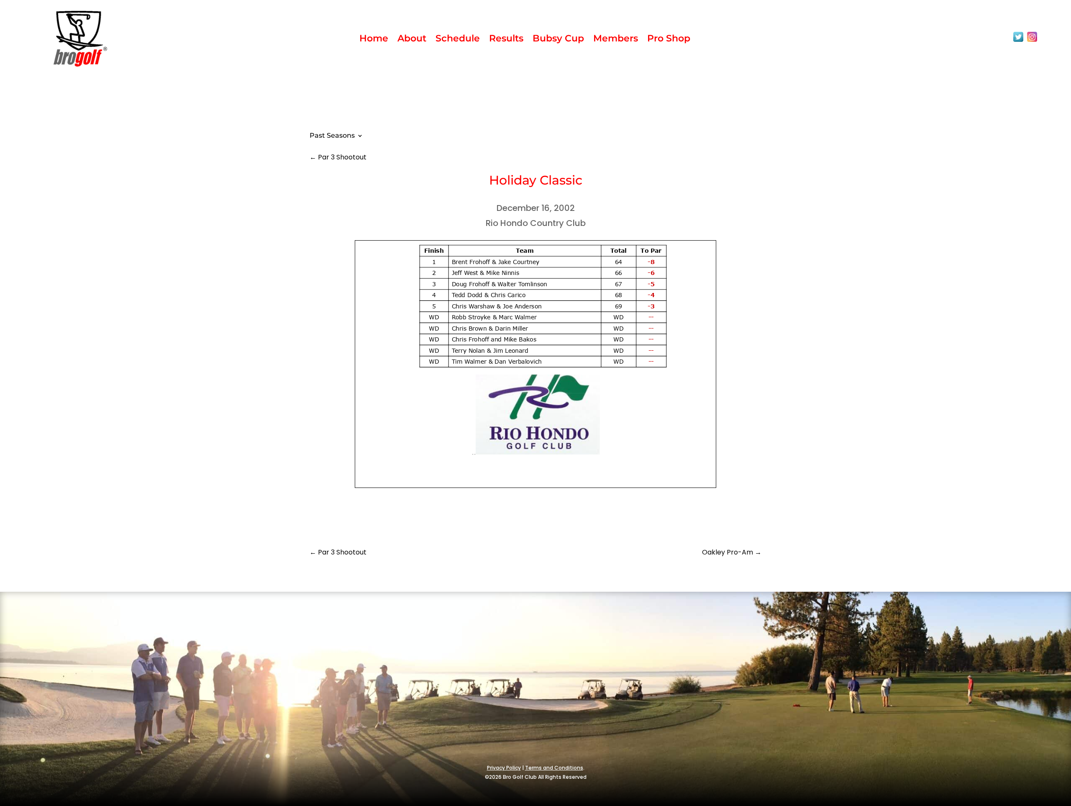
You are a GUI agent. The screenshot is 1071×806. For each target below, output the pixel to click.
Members (615, 40)
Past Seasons (332, 136)
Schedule (458, 40)
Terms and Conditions (554, 767)
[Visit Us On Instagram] (1032, 41)
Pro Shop (668, 40)
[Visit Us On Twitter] (1018, 41)
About (411, 40)
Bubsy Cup (558, 40)
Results (506, 40)
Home (373, 40)
